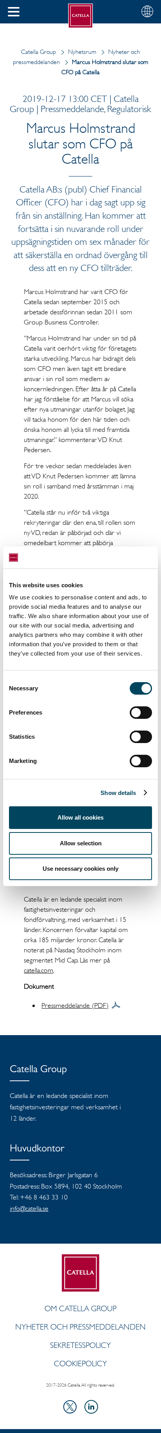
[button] (13, 11)
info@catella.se (29, 1208)
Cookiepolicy (80, 1363)
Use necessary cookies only (80, 868)
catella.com (38, 970)
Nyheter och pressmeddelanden (80, 1326)
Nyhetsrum (82, 51)
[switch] (141, 712)
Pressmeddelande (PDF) (75, 1005)
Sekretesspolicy (80, 1345)
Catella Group (38, 51)
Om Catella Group (80, 1308)
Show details (118, 793)
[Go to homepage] (80, 16)
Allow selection (81, 843)
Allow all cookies (80, 817)
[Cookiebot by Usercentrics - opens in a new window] (118, 558)
